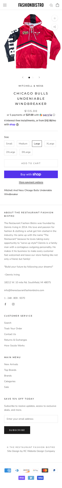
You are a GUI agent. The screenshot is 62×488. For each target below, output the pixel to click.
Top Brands (10, 370)
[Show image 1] (29, 77)
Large (37, 143)
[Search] (51, 5)
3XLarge (26, 152)
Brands (8, 375)
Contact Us (10, 334)
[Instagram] (13, 304)
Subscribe (17, 430)
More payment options (31, 182)
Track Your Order (13, 328)
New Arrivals (11, 364)
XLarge (50, 143)
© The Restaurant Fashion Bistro (31, 447)
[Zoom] (55, 18)
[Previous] (22, 77)
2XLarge (10, 152)
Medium (23, 143)
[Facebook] (5, 304)
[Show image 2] (33, 77)
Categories (10, 381)
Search (7, 322)
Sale (6, 387)
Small (9, 143)
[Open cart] (57, 5)
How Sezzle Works (14, 345)
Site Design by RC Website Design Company (31, 451)
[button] (31, 115)
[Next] (39, 77)
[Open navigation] (5, 5)
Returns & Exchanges (15, 340)
